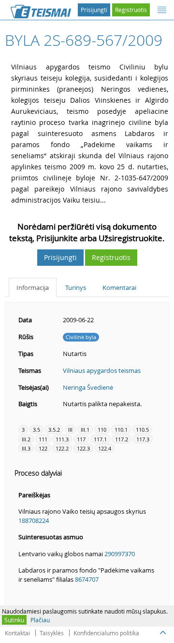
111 (43, 439)
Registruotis (131, 10)
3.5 (36, 429)
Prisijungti (94, 10)
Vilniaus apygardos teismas (102, 370)
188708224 (33, 520)
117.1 (100, 439)
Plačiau (40, 620)
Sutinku (14, 620)
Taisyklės (52, 632)
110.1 (121, 429)
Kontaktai (17, 632)
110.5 (142, 429)
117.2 (121, 439)
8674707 (87, 579)
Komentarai (119, 287)
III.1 (85, 429)
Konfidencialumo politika (106, 632)
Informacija (32, 287)
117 (81, 439)
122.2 (62, 448)
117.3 (142, 439)
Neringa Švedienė (88, 387)
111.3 (62, 439)
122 (43, 448)
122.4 (104, 448)
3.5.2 (54, 429)
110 (102, 429)
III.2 (26, 439)
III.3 (26, 448)
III (70, 429)
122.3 (83, 448)
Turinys (75, 287)
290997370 (119, 553)
